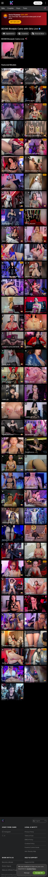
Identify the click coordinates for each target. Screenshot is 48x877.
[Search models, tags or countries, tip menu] (45, 8)
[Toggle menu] (2, 3)
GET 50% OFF (15, 22)
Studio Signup (6, 866)
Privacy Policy (29, 832)
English (37, 821)
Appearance (10, 33)
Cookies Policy (29, 843)
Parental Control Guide (32, 847)
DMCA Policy (29, 839)
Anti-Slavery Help (30, 851)
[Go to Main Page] (14, 3)
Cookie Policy (31, 869)
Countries (25, 33)
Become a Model (7, 862)
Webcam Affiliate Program (10, 870)
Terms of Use (29, 836)
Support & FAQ (29, 862)
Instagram (7, 832)
